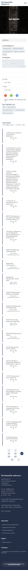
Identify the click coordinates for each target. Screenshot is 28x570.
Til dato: (4, 86)
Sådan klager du (6, 542)
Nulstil (4, 54)
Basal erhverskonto (19, 51)
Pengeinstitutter (7, 48)
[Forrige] (9, 450)
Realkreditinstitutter (18, 48)
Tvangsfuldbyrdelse (7, 530)
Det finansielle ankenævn (6, 3)
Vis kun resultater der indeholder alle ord (15, 100)
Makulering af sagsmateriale (10, 524)
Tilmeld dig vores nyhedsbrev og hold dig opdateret (13, 552)
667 (12, 459)
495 (9, 456)
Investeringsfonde (7, 51)
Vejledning (5, 40)
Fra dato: (5, 79)
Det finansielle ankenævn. (15, 564)
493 (15, 453)
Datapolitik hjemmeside (9, 527)
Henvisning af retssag (8, 533)
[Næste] (18, 459)
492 (9, 453)
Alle (24, 66)
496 (15, 456)
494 (22, 453)
